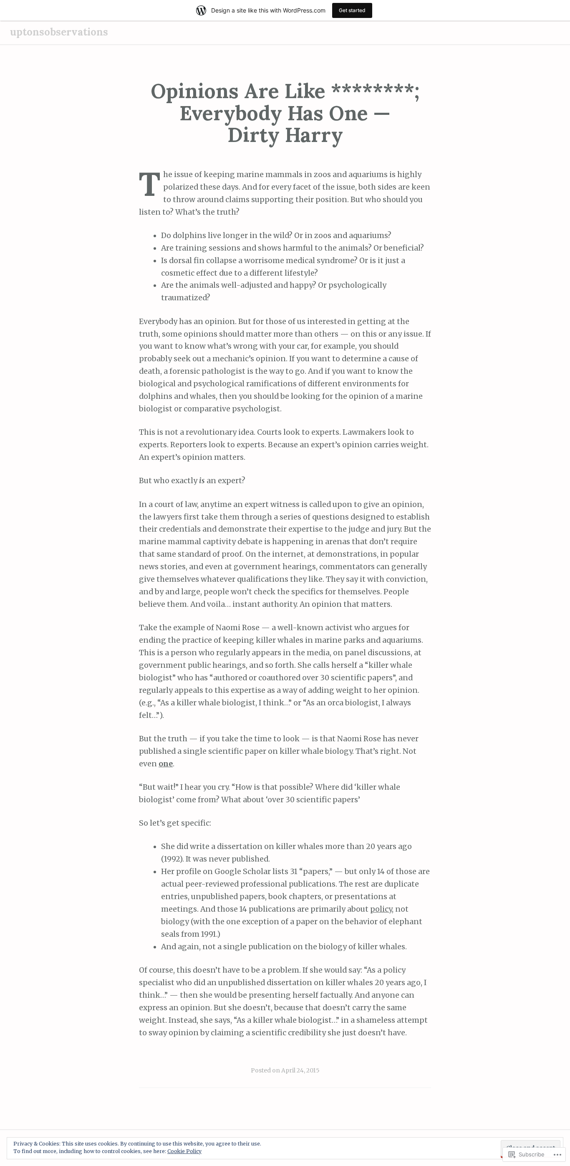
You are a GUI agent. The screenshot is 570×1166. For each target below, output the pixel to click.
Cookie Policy (184, 1151)
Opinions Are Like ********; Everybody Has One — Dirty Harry (285, 113)
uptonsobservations (59, 31)
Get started (352, 10)
